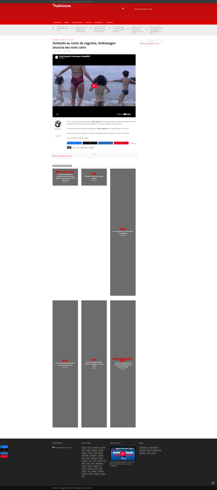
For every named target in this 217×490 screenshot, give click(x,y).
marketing (84, 468)
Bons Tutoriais (142, 450)
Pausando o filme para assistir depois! (94, 177)
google (83, 463)
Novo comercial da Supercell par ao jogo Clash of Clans (65, 364)
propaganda (94, 471)
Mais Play (149, 450)
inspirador (90, 466)
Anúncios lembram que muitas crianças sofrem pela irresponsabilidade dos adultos (118, 29)
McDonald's (90, 468)
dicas (90, 460)
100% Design (142, 453)
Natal (101, 468)
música (96, 468)
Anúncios (56, 40)
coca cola (95, 453)
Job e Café (154, 453)
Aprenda (88, 22)
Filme (74, 147)
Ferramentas (99, 22)
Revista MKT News (143, 447)
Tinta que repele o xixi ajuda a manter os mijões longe (63, 28)
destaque (100, 458)
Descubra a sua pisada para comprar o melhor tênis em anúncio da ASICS (123, 365)
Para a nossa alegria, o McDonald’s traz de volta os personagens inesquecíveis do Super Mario (156, 30)
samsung (90, 474)
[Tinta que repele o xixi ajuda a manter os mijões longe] (54, 29)
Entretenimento (77, 22)
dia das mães (84, 460)
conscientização (85, 455)
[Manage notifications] (213, 483)
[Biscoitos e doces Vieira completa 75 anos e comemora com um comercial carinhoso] (73, 29)
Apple (83, 450)
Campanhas (122, 358)
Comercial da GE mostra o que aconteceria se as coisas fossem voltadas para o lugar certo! (100, 29)
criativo (83, 458)
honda (88, 463)
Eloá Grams (58, 129)
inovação (84, 466)
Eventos (71, 171)
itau (100, 466)
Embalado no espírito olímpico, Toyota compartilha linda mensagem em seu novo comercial (138, 30)
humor (92, 463)
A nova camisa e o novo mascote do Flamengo (123, 232)
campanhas (84, 453)
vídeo (83, 476)
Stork (78, 147)
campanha (101, 450)
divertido (95, 460)
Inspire (66, 22)
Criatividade (129, 358)
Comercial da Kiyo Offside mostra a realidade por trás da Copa (94, 364)
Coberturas (59, 171)
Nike (89, 471)
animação (84, 447)
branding (88, 450)
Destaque (71, 40)
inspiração (95, 466)
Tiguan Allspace (84, 147)
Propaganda (57, 22)
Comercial (63, 40)
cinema (90, 453)
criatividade (100, 455)
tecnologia (96, 474)
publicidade (100, 471)
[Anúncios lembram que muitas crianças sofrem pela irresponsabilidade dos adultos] (110, 29)
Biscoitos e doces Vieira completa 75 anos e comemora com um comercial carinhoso (81, 29)
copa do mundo (93, 455)
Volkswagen (91, 147)
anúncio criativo (96, 447)
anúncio (89, 447)
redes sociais (84, 474)
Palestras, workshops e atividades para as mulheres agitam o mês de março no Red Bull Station (65, 177)
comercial (100, 453)
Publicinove (109, 22)
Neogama (84, 471)
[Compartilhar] (4, 447)
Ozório (148, 453)
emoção (100, 460)
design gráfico (94, 458)
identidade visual (99, 463)
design (88, 458)
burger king (94, 450)
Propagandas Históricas (153, 447)
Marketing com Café (157, 450)
